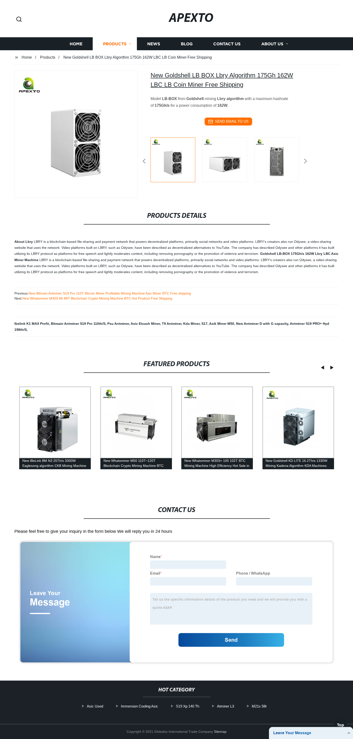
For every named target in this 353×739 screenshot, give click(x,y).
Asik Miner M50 (221, 324)
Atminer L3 (225, 706)
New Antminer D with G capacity (262, 324)
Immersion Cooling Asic (139, 706)
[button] (19, 19)
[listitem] (176, 159)
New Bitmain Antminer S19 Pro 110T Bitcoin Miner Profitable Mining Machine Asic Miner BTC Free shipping (110, 293)
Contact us (227, 44)
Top (340, 725)
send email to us (232, 121)
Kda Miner (191, 324)
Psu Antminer (118, 324)
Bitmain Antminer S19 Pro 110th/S (78, 324)
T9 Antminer (171, 324)
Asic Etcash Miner (145, 324)
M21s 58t (259, 706)
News (153, 44)
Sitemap (220, 731)
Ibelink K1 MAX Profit (31, 324)
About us (272, 44)
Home (76, 44)
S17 (204, 324)
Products (115, 44)
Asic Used (95, 706)
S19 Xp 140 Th (187, 706)
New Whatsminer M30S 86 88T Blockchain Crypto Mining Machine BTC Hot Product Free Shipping (97, 298)
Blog (187, 44)
